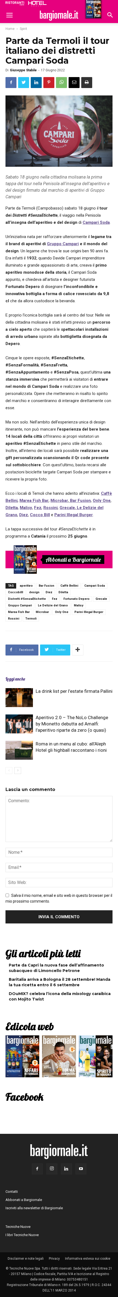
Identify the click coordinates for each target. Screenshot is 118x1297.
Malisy (78, 605)
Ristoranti (14, 3)
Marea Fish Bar (19, 612)
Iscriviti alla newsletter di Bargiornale (34, 1208)
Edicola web (29, 1026)
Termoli (30, 618)
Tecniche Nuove (17, 1227)
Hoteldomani (37, 4)
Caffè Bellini (69, 585)
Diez (49, 592)
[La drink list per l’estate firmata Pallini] (19, 697)
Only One (61, 612)
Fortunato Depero (76, 599)
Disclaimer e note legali (26, 1259)
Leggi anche (15, 679)
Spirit (23, 29)
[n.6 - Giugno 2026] (59, 1057)
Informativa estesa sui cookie (87, 1259)
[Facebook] (37, 1168)
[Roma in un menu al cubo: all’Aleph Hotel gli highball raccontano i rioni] (19, 750)
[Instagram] (51, 1168)
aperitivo (26, 585)
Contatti (11, 1191)
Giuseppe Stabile (23, 70)
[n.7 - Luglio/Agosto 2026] (25, 559)
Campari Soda (94, 585)
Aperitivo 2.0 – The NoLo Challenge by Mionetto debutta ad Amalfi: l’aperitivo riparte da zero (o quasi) (72, 724)
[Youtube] (80, 1168)
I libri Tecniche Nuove (22, 1235)
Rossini (13, 618)
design (34, 592)
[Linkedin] (66, 1168)
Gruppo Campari (63, 243)
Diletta (63, 592)
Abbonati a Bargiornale (73, 559)
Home (10, 29)
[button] (110, 15)
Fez (54, 599)
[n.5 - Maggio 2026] (96, 1057)
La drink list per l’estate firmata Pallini (74, 691)
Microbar (42, 612)
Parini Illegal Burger (88, 612)
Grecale (101, 599)
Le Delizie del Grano (53, 605)
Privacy (54, 1259)
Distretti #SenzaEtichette (27, 599)
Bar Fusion (46, 585)
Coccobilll (15, 592)
